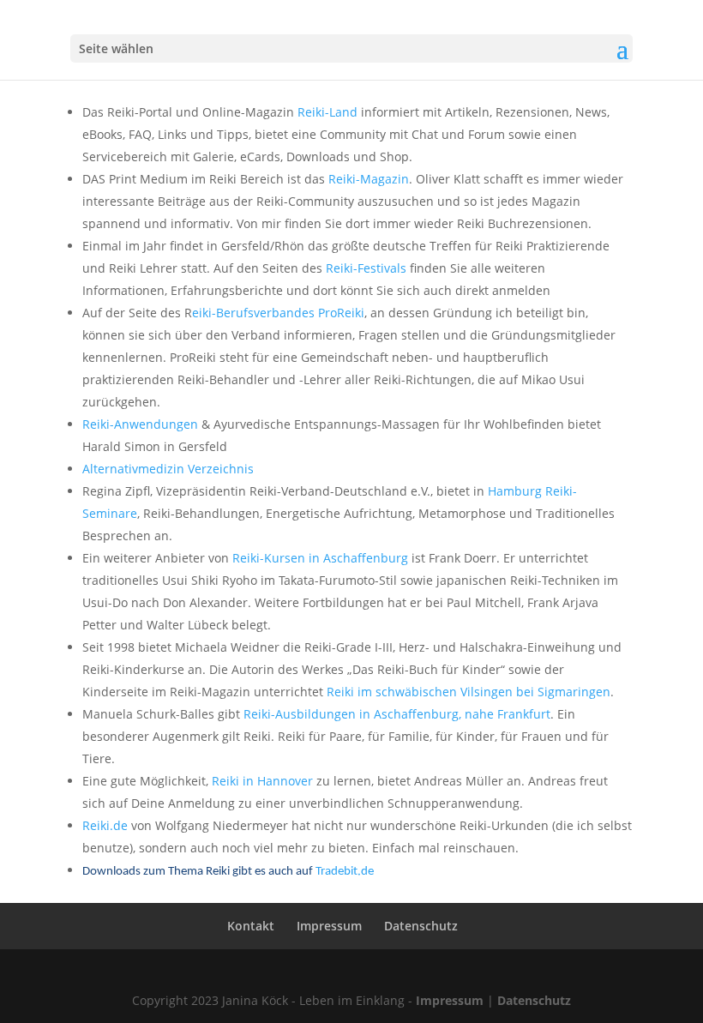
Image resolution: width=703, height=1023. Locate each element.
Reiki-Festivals (366, 268)
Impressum (329, 926)
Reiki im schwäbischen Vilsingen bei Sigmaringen (468, 691)
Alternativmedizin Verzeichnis (168, 468)
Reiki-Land (327, 112)
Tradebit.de (344, 871)
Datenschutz (421, 926)
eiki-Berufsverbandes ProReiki (278, 312)
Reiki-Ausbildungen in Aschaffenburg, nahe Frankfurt (396, 714)
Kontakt (250, 926)
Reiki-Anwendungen (140, 424)
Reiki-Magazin (368, 179)
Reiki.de (105, 825)
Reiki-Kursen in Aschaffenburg (320, 558)
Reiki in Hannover (262, 781)
